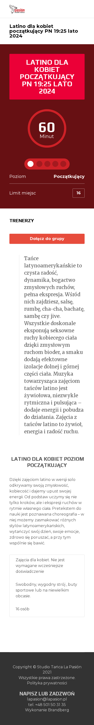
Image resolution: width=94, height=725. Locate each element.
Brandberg (58, 710)
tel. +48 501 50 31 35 (47, 704)
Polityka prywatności (47, 683)
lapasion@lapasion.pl (47, 699)
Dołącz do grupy (47, 238)
